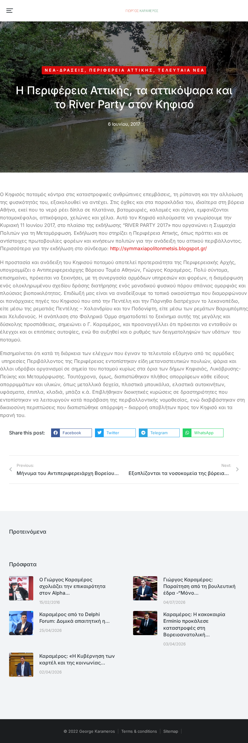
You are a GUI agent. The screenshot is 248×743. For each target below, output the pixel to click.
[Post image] (21, 588)
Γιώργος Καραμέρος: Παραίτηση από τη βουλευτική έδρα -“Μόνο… (199, 586)
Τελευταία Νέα (181, 70)
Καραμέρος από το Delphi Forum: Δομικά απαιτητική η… (74, 617)
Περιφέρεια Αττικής (121, 70)
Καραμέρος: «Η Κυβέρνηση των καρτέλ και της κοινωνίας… (77, 659)
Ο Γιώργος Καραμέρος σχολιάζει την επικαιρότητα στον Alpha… (72, 586)
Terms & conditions (139, 731)
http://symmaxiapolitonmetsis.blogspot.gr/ (158, 248)
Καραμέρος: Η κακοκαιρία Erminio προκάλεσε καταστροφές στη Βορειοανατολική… (194, 624)
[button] (9, 10)
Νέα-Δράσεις (65, 70)
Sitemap (170, 731)
